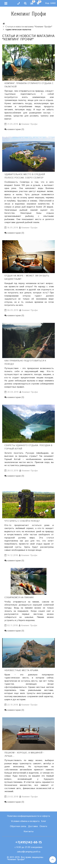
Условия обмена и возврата (25, 821)
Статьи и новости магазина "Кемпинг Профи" (28, 26)
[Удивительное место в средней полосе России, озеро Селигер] (28, 154)
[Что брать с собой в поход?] (28, 500)
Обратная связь (18, 826)
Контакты (28, 831)
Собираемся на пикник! (19, 597)
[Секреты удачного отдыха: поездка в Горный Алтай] (28, 424)
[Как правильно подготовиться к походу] (28, 340)
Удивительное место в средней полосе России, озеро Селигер (24, 176)
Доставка (33, 826)
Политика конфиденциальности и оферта (28, 816)
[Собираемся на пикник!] (28, 581)
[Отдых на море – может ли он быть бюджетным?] (28, 256)
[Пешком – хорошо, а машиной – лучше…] (28, 733)
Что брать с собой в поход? (22, 521)
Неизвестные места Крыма (21, 670)
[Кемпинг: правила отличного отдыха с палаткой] (28, 62)
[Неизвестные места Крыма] (28, 653)
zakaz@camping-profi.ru (28, 851)
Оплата (43, 826)
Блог (43, 821)
